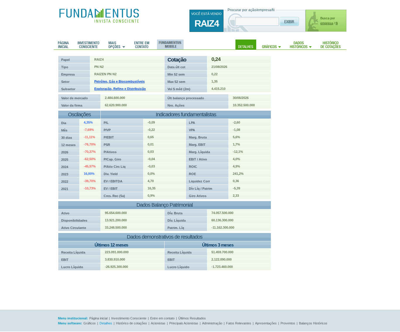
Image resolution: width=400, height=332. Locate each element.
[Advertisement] (317, 143)
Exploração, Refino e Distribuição (120, 88)
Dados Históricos (301, 44)
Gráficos (271, 44)
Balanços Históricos (313, 323)
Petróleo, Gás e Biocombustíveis (119, 81)
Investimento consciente (88, 44)
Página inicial (63, 44)
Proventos (288, 323)
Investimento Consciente (128, 318)
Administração (212, 323)
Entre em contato (141, 44)
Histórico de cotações (330, 44)
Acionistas (158, 323)
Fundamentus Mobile (169, 44)
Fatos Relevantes (238, 323)
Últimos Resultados (192, 318)
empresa (326, 23)
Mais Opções (117, 44)
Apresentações (266, 323)
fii (337, 23)
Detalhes (245, 44)
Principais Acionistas (183, 323)
